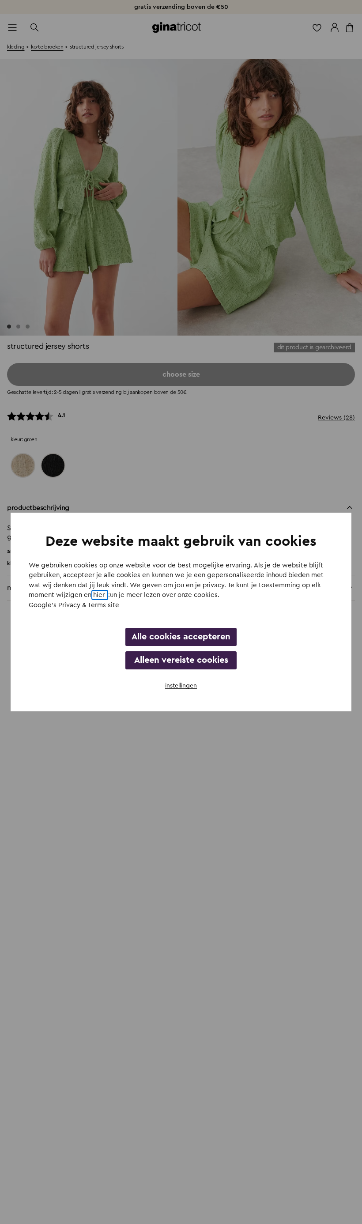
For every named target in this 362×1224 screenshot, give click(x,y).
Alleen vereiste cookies (181, 660)
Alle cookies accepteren (181, 636)
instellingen (181, 686)
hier (99, 595)
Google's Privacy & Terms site (74, 605)
